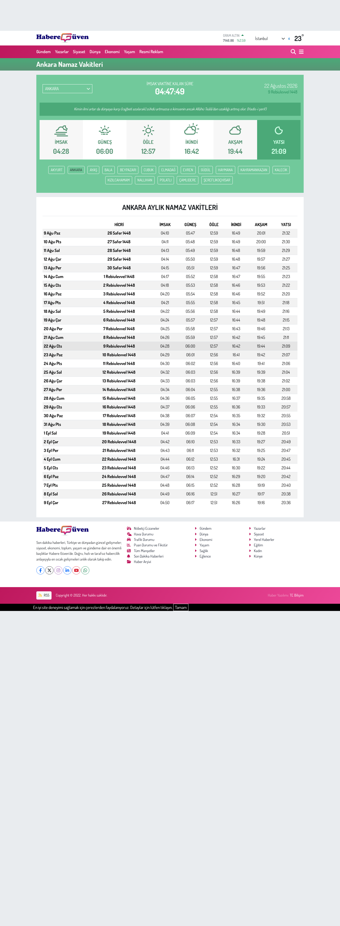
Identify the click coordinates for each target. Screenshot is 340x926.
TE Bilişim (297, 595)
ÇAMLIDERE (187, 180)
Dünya (95, 51)
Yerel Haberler (264, 539)
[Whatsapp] (85, 570)
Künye (258, 556)
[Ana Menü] (300, 51)
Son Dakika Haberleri (149, 556)
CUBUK (149, 169)
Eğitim (258, 545)
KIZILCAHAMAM (119, 180)
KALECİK (281, 169)
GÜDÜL (206, 169)
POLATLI (165, 180)
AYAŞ (93, 169)
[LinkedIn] (67, 570)
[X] (49, 570)
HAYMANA (225, 169)
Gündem (43, 51)
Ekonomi (112, 51)
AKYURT (56, 169)
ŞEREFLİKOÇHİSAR (217, 180)
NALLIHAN (144, 180)
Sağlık (204, 550)
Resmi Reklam (151, 51)
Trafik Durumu (144, 539)
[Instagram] (58, 570)
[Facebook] (40, 570)
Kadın (258, 550)
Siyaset (79, 51)
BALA (108, 169)
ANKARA (76, 169)
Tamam (181, 607)
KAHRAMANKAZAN (253, 169)
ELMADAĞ (168, 169)
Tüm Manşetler (144, 550)
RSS (46, 595)
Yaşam (129, 51)
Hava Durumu (143, 534)
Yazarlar (62, 51)
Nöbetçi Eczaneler (146, 528)
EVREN (188, 169)
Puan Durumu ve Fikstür (151, 545)
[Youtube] (76, 570)
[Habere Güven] (62, 38)
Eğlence (205, 556)
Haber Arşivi (142, 561)
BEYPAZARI (128, 169)
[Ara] (294, 51)
